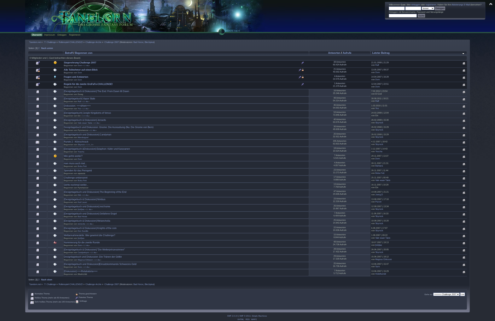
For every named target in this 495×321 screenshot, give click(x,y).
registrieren (431, 4)
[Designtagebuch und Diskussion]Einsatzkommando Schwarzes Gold (100, 264)
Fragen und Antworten (76, 77)
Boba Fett (82, 166)
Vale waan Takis (85, 123)
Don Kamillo (83, 231)
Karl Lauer (82, 202)
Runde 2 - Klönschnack (76, 141)
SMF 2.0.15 (232, 316)
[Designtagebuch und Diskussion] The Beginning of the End (95, 192)
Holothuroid (380, 274)
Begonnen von (83, 52)
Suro (80, 267)
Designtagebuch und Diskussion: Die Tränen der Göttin (93, 256)
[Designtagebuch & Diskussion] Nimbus (84, 199)
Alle (87, 66)
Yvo (79, 109)
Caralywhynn (83, 252)
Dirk (79, 195)
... (90, 145)
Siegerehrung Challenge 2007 (80, 62)
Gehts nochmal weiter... (76, 185)
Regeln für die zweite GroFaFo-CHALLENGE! (88, 84)
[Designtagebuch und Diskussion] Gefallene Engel (90, 213)
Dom (80, 65)
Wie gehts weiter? (73, 156)
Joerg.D (379, 194)
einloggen (415, 4)
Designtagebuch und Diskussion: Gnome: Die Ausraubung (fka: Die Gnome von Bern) (109, 127)
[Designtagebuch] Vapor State (79, 98)
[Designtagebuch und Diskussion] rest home (87, 206)
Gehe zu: (428, 294)
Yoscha (81, 152)
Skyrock (379, 122)
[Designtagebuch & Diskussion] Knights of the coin (90, 228)
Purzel (378, 202)
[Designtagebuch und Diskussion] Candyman (87, 134)
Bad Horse (138, 42)
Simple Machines (259, 316)
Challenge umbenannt (75, 177)
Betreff (69, 52)
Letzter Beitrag (381, 52)
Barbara (379, 166)
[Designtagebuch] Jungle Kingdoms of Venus (87, 113)
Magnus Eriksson (85, 260)
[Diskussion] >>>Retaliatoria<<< (80, 271)
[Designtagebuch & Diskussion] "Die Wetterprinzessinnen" (94, 249)
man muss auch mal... (75, 163)
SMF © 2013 (245, 316)
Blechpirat (149, 42)
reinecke (81, 224)
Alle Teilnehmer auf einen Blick (81, 69)
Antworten (334, 52)
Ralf (377, 65)
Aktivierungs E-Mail (461, 4)
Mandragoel (83, 137)
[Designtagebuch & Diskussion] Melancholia (87, 220)
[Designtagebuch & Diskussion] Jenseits (85, 120)
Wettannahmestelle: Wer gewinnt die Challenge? (89, 235)
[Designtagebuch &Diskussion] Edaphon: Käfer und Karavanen (97, 149)
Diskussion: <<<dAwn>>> (77, 105)
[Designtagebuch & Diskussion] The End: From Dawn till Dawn (96, 91)
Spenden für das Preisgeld (78, 170)
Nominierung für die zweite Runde (82, 242)
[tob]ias (81, 209)
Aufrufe (347, 52)
